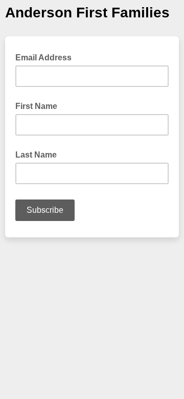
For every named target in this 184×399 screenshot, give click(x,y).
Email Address (46, 56)
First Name (36, 106)
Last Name (36, 154)
